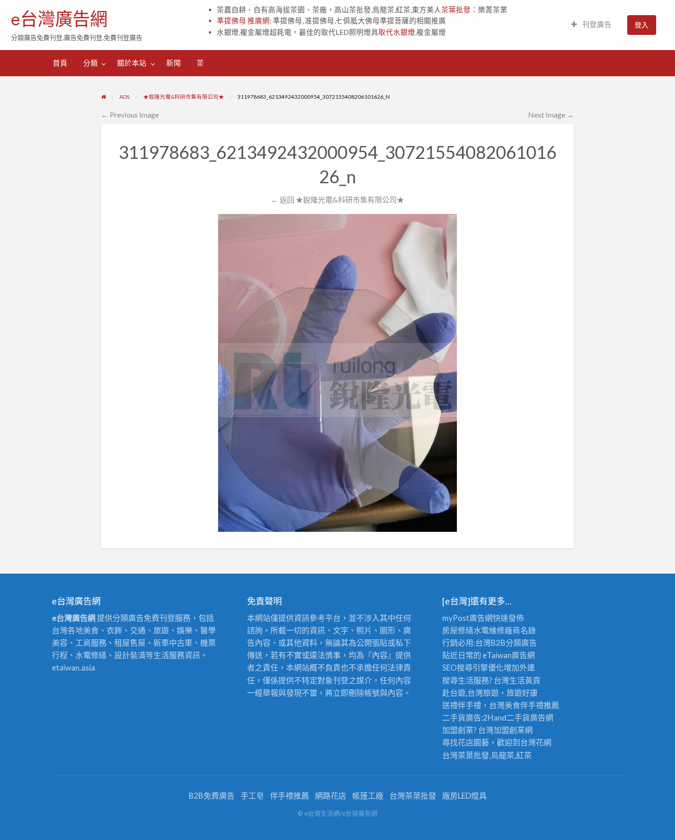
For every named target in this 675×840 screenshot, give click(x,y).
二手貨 (518, 717)
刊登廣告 (596, 24)
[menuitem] (591, 25)
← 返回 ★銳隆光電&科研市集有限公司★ (337, 199)
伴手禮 (532, 705)
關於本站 (131, 63)
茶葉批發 (456, 10)
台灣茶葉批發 (465, 755)
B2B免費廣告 (212, 796)
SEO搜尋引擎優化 (473, 667)
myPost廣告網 (467, 618)
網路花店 (330, 796)
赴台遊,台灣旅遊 (470, 693)
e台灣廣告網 (59, 19)
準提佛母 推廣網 (243, 21)
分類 (90, 63)
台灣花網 (535, 742)
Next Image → (551, 114)
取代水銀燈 (396, 32)
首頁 (60, 63)
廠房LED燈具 (464, 796)
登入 (641, 25)
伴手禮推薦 (289, 796)
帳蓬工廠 (367, 796)
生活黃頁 (524, 680)
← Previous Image (130, 114)
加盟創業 (509, 730)
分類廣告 (521, 643)
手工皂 (252, 796)
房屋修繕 (457, 630)
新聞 (173, 63)
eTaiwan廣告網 (509, 655)
